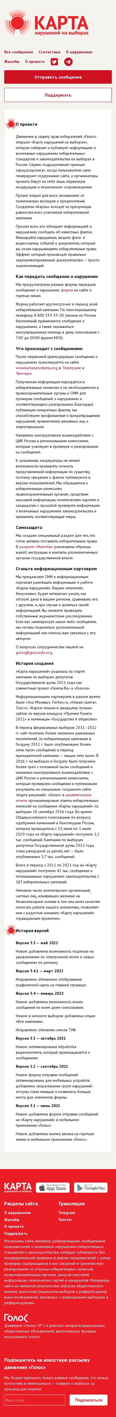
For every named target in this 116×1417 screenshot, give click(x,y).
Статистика (49, 51)
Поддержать (58, 95)
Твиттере (24, 373)
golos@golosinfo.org (34, 652)
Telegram (66, 1212)
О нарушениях (79, 51)
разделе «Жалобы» (36, 546)
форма (67, 290)
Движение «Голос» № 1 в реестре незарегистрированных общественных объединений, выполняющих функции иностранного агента (54, 1331)
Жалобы (11, 61)
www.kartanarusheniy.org (36, 367)
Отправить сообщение (58, 77)
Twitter (65, 1219)
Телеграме (71, 367)
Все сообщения (18, 51)
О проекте (34, 61)
